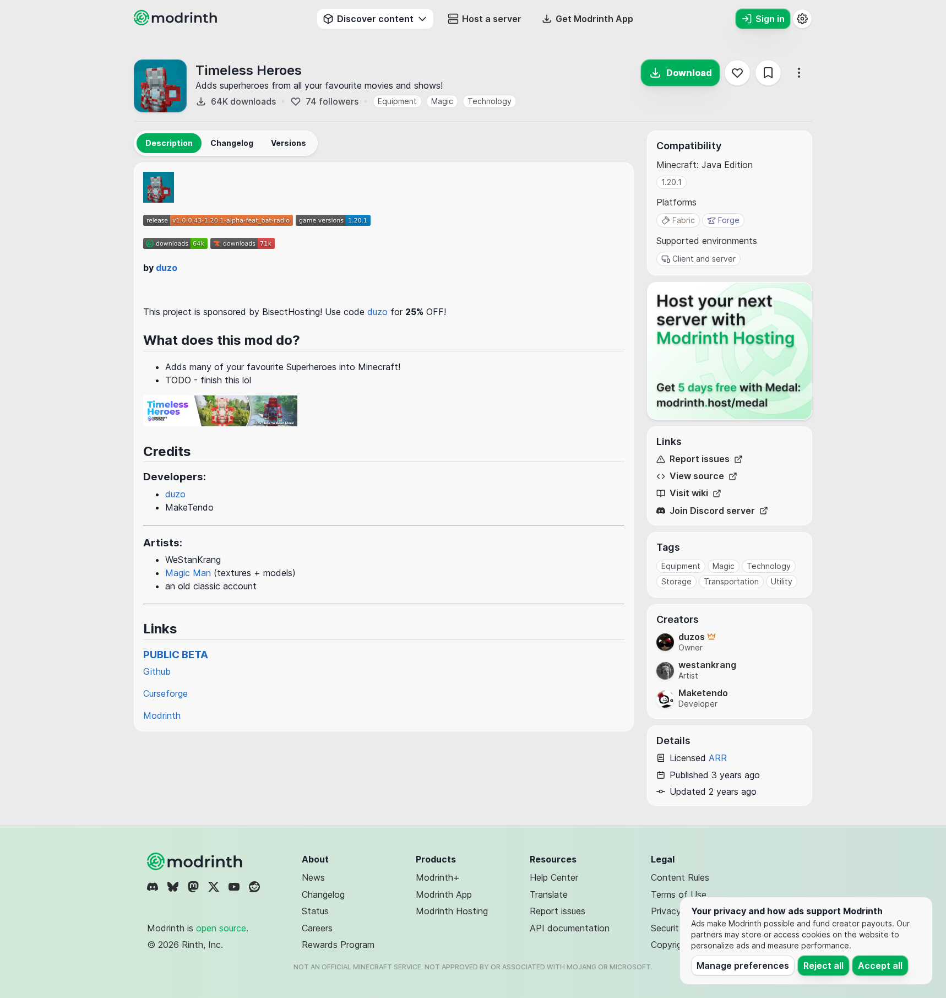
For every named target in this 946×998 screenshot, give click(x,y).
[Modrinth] (196, 861)
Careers (317, 928)
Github (157, 671)
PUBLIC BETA (175, 654)
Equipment (397, 101)
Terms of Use (678, 894)
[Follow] (737, 72)
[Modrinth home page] (177, 22)
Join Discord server (712, 511)
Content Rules (680, 877)
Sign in (770, 18)
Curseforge (165, 693)
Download (689, 72)
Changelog (323, 894)
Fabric (683, 220)
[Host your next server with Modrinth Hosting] (729, 351)
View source (697, 476)
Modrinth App (444, 894)
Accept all (880, 965)
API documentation (570, 928)
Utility (781, 581)
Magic (442, 101)
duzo (166, 267)
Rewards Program (338, 945)
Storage (676, 581)
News (313, 877)
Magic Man (188, 572)
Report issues (700, 459)
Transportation (731, 581)
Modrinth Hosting (452, 911)
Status (315, 911)
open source (221, 928)
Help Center (554, 877)
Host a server (491, 18)
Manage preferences (743, 965)
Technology (489, 101)
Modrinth (162, 715)
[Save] (768, 72)
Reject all (823, 965)
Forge (729, 220)
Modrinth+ (438, 877)
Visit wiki (689, 493)
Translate (549, 894)
